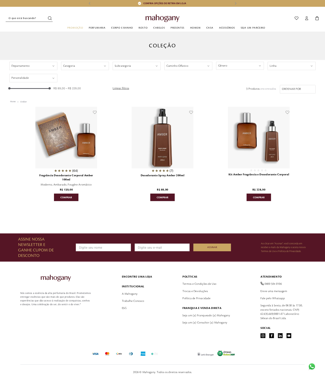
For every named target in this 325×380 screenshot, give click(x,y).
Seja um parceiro (253, 27)
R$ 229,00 (73, 88)
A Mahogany (130, 293)
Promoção (75, 27)
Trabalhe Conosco (133, 301)
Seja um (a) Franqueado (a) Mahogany (206, 315)
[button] (33, 66)
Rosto (143, 27)
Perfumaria (97, 27)
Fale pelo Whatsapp (272, 298)
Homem (195, 27)
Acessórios (227, 27)
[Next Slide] (236, 3)
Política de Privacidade (196, 298)
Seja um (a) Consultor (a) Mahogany (204, 322)
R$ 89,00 (59, 88)
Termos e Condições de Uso (199, 283)
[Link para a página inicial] (13, 102)
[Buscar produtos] (50, 18)
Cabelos (159, 27)
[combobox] (29, 18)
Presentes (178, 27)
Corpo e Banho (122, 27)
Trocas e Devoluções (195, 291)
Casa (209, 27)
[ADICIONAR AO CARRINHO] (66, 197)
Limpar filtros (121, 88)
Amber (23, 102)
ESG (124, 308)
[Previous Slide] (89, 3)
